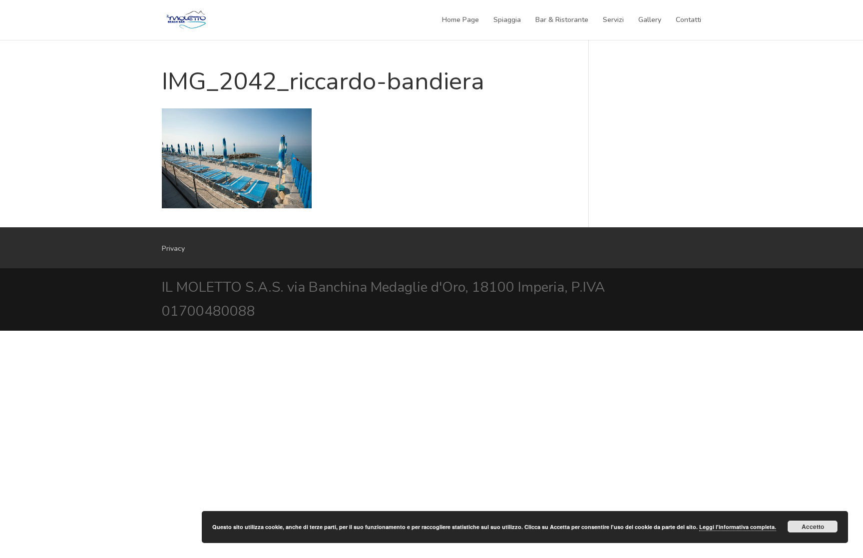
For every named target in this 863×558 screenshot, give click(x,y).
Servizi (613, 20)
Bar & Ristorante (561, 20)
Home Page (460, 20)
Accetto (813, 526)
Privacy (173, 248)
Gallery (649, 20)
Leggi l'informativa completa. (737, 527)
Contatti (688, 20)
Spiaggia (507, 20)
